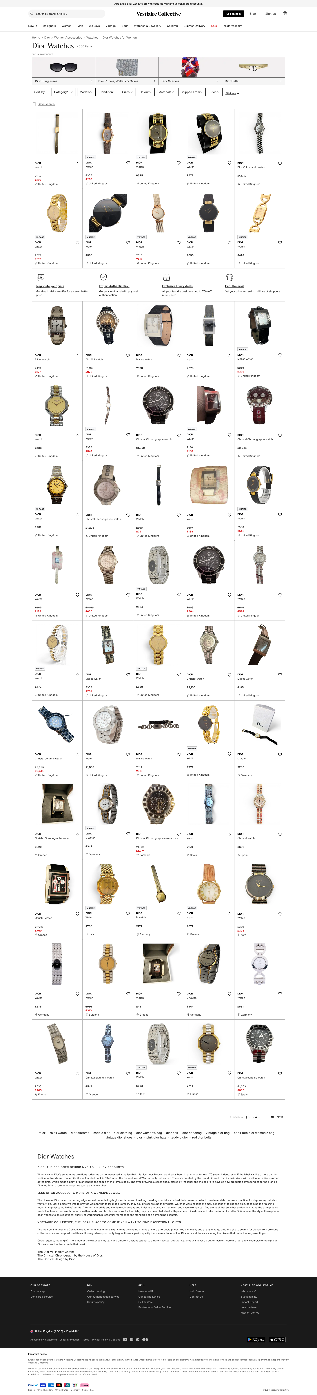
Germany (75, 1390)
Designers (49, 26)
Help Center (197, 1291)
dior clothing (123, 1133)
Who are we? (249, 1291)
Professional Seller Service (154, 1307)
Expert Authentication (114, 286)
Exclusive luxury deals (177, 286)
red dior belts (201, 1137)
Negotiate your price (50, 286)
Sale (214, 26)
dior (139, 1137)
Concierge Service (41, 1297)
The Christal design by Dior (55, 1259)
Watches (92, 37)
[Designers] (58, 25)
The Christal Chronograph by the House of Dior (69, 1255)
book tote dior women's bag (254, 1133)
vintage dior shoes (118, 1137)
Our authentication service (103, 1297)
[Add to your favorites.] (77, 163)
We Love (94, 26)
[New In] (40, 25)
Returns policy (95, 1302)
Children (172, 26)
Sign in (254, 14)
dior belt (172, 1133)
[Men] (85, 25)
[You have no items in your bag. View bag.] (284, 13)
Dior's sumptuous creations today (74, 1174)
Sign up (270, 14)
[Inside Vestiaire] (245, 25)
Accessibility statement (43, 1339)
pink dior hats (156, 1137)
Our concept (37, 1291)
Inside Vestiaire (232, 26)
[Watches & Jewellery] (164, 25)
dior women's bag (149, 1133)
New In (32, 26)
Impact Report (249, 1302)
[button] (284, 13)
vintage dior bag (218, 1133)
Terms (85, 1339)
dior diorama (80, 1133)
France (31, 1390)
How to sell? (145, 1291)
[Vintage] (118, 25)
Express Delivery (194, 26)
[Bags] (131, 25)
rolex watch (58, 1133)
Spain (85, 1390)
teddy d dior (179, 1137)
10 (272, 1117)
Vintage (111, 26)
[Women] (74, 25)
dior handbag (192, 1133)
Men (80, 26)
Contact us (196, 1297)
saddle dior (101, 1133)
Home (36, 37)
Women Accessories (68, 37)
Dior (47, 37)
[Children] (180, 25)
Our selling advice (149, 1297)
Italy (92, 1390)
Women (66, 26)
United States (61, 1390)
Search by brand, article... (51, 14)
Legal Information (69, 1339)
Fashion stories (250, 1313)
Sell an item (233, 14)
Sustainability (249, 1297)
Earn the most (234, 286)
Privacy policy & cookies (106, 1339)
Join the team (249, 1307)
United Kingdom (45, 1390)
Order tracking (96, 1291)
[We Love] (102, 25)
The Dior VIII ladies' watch (55, 1252)
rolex (42, 1133)
